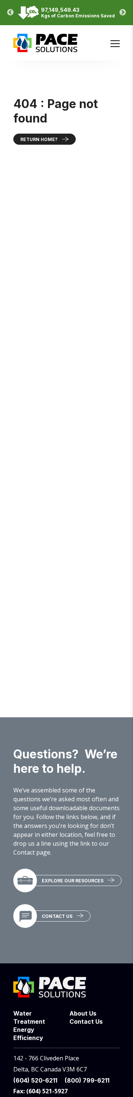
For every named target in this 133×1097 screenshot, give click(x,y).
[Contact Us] (25, 916)
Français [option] (109, 32)
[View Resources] (25, 880)
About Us (82, 1013)
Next (122, 12)
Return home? (39, 139)
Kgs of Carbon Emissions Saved (78, 16)
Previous (10, 12)
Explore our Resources (72, 880)
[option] (109, 32)
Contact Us (57, 916)
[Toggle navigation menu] (115, 43)
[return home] (45, 48)
